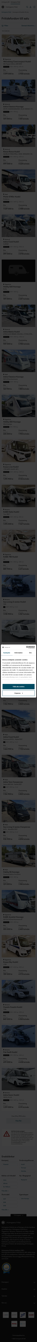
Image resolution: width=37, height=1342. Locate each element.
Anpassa (17, 693)
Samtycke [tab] (6, 653)
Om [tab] (30, 653)
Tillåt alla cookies (18, 686)
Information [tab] (18, 653)
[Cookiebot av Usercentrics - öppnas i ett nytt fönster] (26, 647)
